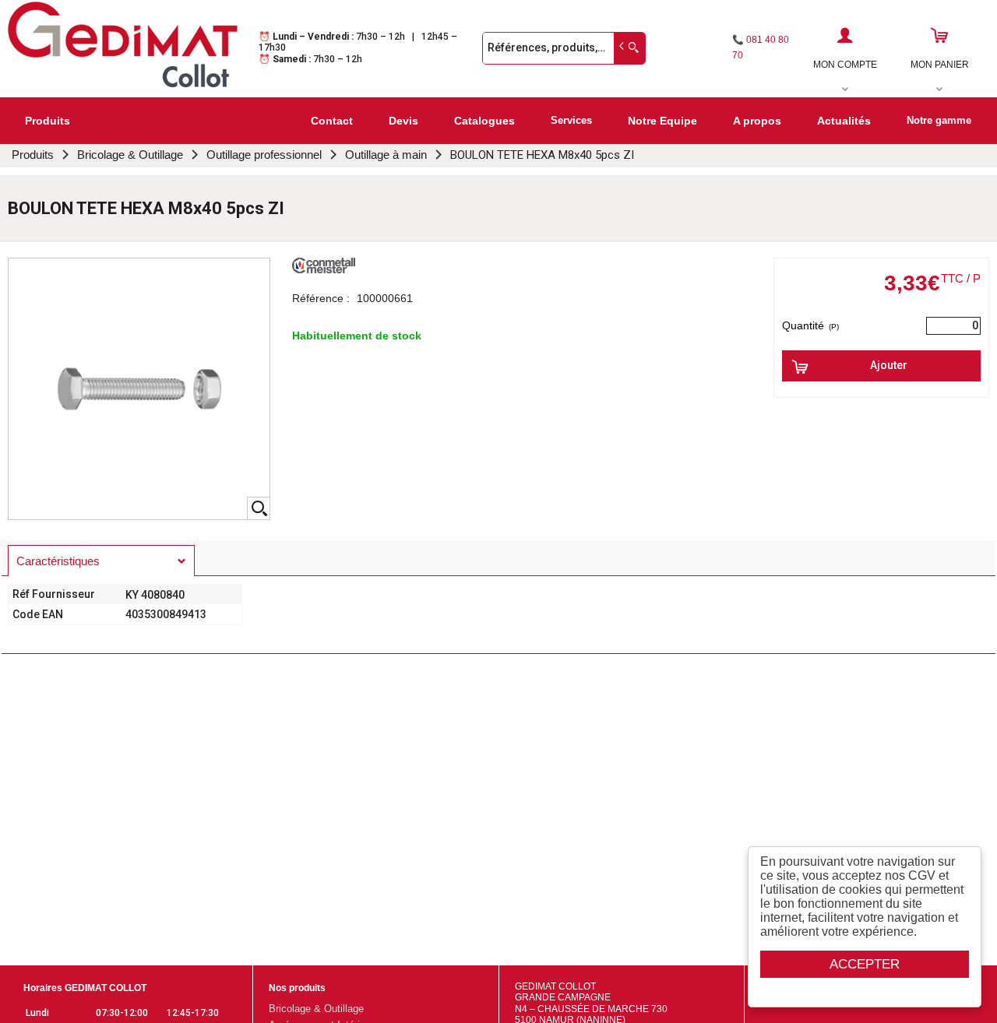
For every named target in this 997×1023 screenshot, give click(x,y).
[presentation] (101, 561)
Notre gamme (939, 120)
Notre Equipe (662, 120)
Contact (332, 120)
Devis (403, 120)
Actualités (844, 120)
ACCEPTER (865, 964)
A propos (757, 120)
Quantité (810, 325)
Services (571, 120)
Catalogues (484, 120)
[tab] (101, 560)
